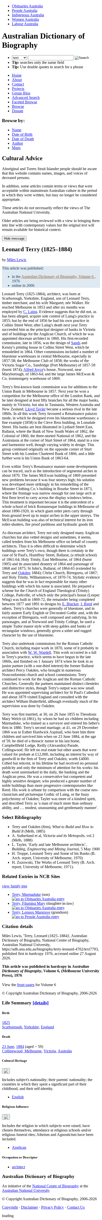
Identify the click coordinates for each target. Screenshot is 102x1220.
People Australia (24, 10)
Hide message (14, 238)
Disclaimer (29, 1207)
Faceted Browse (24, 102)
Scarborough (12, 1027)
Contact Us (76, 1207)
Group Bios (21, 93)
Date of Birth (22, 134)
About (17, 80)
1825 (6, 1022)
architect (18, 1167)
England (47, 1027)
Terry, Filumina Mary (28, 903)
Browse (18, 106)
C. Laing (30, 312)
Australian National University (26, 1190)
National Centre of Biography (55, 1186)
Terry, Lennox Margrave (31, 912)
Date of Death (23, 139)
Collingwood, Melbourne (22, 1051)
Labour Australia (25, 24)
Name (16, 130)
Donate (17, 111)
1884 (20, 1046)
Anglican (19, 1147)
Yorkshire (31, 1027)
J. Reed (86, 604)
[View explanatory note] (6, 1071)
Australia (65, 1051)
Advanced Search (26, 97)
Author (17, 143)
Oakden (24, 573)
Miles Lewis (16, 260)
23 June (8, 1046)
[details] (41, 1002)
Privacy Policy (52, 1207)
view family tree (14, 886)
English (18, 1097)
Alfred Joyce (33, 369)
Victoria (50, 1051)
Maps (16, 148)
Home (17, 75)
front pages (25, 985)
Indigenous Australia (28, 15)
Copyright (10, 1207)
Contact (18, 84)
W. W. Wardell (39, 652)
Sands (75, 343)
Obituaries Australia (27, 6)
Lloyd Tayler (35, 409)
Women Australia (25, 19)
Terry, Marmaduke (26, 894)
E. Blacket (70, 604)
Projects (18, 89)
